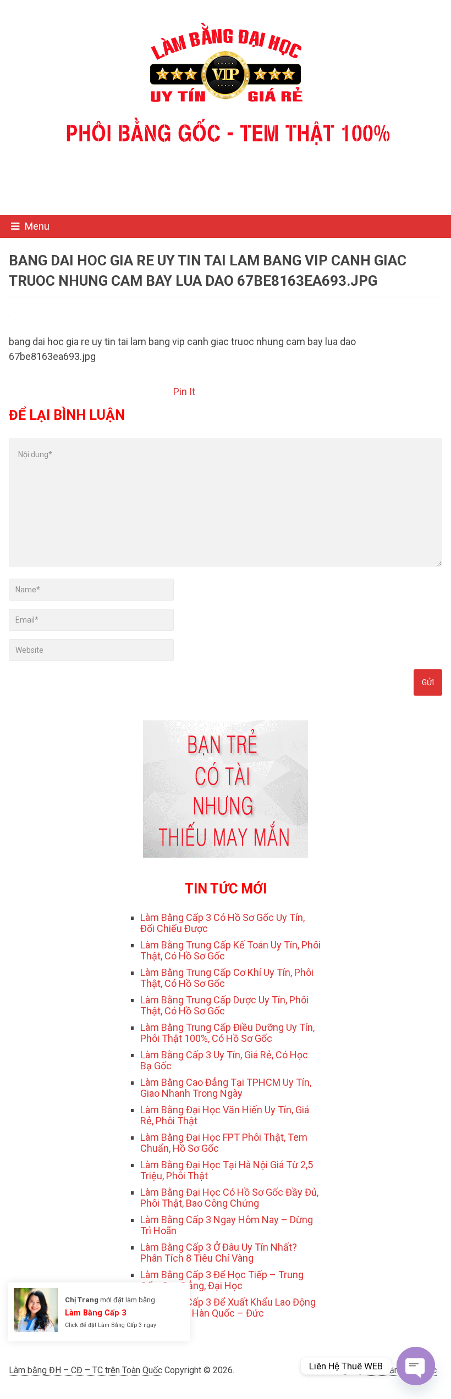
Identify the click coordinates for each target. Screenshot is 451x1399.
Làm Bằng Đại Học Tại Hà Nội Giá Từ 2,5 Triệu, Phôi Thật (226, 1170)
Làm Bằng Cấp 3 (95, 1312)
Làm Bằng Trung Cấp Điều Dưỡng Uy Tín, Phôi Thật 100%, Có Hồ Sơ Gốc (227, 1033)
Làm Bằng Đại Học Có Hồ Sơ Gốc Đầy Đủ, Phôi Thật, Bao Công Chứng (229, 1197)
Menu (37, 226)
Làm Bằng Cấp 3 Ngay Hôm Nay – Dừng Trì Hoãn (226, 1225)
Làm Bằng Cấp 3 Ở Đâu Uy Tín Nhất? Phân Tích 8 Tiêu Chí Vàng (218, 1252)
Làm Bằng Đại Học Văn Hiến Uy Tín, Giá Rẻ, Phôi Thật (224, 1115)
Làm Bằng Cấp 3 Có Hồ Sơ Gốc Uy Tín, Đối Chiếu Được (222, 923)
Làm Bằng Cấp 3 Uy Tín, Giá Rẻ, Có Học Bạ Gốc (224, 1060)
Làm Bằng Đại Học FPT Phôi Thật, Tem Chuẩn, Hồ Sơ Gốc (223, 1142)
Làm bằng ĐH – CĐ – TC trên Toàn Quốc (85, 1370)
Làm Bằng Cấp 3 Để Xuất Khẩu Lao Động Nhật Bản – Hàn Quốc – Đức (228, 1307)
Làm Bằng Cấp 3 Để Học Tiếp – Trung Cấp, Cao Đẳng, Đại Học (222, 1280)
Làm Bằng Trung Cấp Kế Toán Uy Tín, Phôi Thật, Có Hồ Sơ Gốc (230, 950)
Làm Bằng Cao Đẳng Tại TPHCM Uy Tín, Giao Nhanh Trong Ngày (225, 1087)
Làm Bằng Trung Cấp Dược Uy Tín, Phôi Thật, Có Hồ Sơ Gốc (224, 1005)
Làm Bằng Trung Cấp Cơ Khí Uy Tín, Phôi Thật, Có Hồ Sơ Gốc (227, 978)
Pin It (184, 391)
